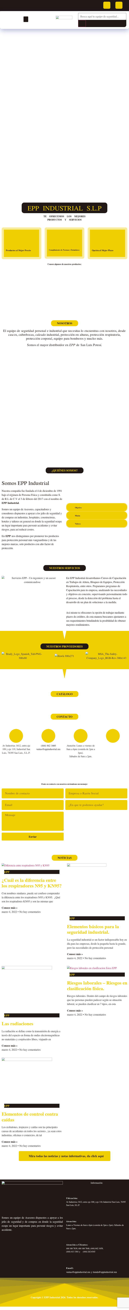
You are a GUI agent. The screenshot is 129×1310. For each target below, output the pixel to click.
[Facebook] (106, 5)
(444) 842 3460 (48, 745)
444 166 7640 (83, 1248)
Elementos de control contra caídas (30, 1116)
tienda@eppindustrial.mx (105, 1272)
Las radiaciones (17, 1023)
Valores (78, 523)
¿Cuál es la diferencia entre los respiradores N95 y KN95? (32, 883)
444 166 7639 (71, 1248)
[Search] (82, 23)
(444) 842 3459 (96, 1248)
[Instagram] (118, 5)
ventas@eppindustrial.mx (48, 749)
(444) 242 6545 (88, 1251)
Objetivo (78, 507)
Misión (77, 515)
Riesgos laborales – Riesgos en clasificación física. (97, 985)
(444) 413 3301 (72, 1251)
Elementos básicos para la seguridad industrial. (93, 929)
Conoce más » (9, 908)
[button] (26, 19)
